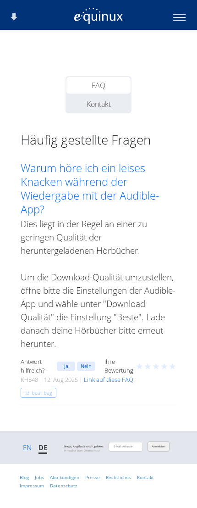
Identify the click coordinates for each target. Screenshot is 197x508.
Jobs (39, 477)
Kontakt (99, 104)
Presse (92, 477)
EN (27, 447)
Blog (24, 477)
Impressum (32, 485)
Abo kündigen (64, 477)
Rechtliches (118, 477)
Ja (66, 366)
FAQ (98, 85)
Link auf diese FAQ (108, 379)
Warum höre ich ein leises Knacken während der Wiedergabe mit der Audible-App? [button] (90, 188)
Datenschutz (63, 485)
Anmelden (158, 446)
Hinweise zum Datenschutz (82, 450)
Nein (86, 366)
